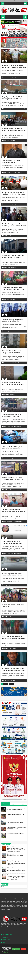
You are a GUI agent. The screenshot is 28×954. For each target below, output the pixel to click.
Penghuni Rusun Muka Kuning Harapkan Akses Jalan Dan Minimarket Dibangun (12, 353)
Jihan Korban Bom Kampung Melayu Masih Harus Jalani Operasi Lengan (14, 511)
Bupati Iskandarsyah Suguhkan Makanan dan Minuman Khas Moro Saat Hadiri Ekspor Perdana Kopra (16, 878)
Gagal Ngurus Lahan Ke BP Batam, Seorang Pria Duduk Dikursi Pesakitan (13, 99)
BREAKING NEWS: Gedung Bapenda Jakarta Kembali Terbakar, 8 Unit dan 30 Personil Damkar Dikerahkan (16, 850)
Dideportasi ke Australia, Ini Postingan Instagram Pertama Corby (12, 543)
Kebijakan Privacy (6, 939)
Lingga (18, 108)
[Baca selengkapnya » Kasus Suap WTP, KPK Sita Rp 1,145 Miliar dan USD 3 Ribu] (12, 430)
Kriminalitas (9, 458)
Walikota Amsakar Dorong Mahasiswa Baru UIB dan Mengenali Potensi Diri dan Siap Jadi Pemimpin (16, 870)
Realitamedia (9, 77)
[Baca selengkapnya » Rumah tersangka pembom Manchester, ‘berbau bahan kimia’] (12, 366)
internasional (6, 394)
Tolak (24, 949)
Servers (4, 942)
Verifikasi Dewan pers (7, 936)
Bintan (4, 140)
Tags (23, 804)
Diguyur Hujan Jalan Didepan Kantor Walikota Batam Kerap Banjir (12, 575)
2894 (10, 684)
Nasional (13, 426)
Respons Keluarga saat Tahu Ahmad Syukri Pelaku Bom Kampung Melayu (11, 416)
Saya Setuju (16, 949)
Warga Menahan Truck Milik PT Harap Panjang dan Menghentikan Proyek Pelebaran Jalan (13, 638)
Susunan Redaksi (6, 932)
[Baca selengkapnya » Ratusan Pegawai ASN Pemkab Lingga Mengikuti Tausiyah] (12, 303)
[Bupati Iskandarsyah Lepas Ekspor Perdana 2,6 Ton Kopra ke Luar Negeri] (4, 855)
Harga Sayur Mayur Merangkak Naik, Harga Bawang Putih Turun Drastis (13, 289)
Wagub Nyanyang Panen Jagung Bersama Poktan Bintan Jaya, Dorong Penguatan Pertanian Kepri (16, 863)
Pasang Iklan (5, 937)
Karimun (5, 267)
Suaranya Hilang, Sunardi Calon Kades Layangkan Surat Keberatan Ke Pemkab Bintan (13, 130)
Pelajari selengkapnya (7, 951)
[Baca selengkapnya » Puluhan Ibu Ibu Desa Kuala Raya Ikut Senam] (12, 588)
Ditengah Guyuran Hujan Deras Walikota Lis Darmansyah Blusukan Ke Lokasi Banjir (14, 67)
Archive (14, 804)
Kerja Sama (4, 941)
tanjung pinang (16, 77)
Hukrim (12, 108)
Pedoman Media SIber (7, 934)
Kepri (4, 77)
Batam (4, 108)
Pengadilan (23, 108)
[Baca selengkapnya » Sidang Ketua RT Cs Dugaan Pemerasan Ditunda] (12, 144)
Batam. (8, 108)
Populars (5, 803)
